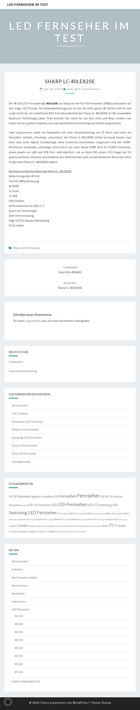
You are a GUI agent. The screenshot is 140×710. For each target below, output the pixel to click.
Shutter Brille (95, 526)
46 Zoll (19, 648)
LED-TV (93, 504)
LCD (29, 505)
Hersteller (18, 593)
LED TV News (20, 413)
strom (105, 525)
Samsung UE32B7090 (34, 519)
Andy (70, 88)
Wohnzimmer (72, 532)
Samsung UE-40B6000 (84, 513)
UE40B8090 (32, 532)
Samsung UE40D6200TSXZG (107, 519)
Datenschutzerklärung (23, 371)
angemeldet (33, 321)
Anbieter (17, 569)
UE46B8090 (51, 532)
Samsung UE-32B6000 (66, 513)
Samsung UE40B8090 (69, 519)
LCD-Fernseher (41, 505)
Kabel (24, 505)
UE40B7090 (22, 532)
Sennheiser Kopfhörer (47, 526)
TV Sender (120, 525)
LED (54, 504)
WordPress (80, 702)
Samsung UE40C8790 (87, 519)
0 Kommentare (89, 88)
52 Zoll (19, 656)
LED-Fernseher (72, 504)
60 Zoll (19, 672)
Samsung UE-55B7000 (120, 513)
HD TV (108, 496)
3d (10, 496)
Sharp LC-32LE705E (64, 526)
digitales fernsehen (42, 496)
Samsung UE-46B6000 (102, 513)
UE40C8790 (41, 532)
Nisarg (106, 702)
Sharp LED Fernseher (26, 248)
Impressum (16, 362)
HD (102, 496)
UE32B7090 (13, 532)
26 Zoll (19, 624)
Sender (23, 526)
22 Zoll (19, 616)
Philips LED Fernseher (25, 429)
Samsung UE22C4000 (17, 519)
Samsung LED (108, 505)
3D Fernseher (20, 405)
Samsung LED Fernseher (27, 437)
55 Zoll (19, 664)
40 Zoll (19, 640)
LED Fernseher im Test (27, 4)
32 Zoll (19, 632)
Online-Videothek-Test (26, 681)
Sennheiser (33, 526)
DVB (56, 496)
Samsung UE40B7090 (52, 519)
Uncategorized (21, 461)
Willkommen (61, 532)
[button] (8, 702)
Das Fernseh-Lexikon (25, 577)
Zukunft (82, 532)
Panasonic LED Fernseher (27, 421)
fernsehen (68, 496)
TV (111, 525)
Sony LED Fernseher (24, 453)
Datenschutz (20, 585)
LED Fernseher (21, 609)
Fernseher (88, 495)
